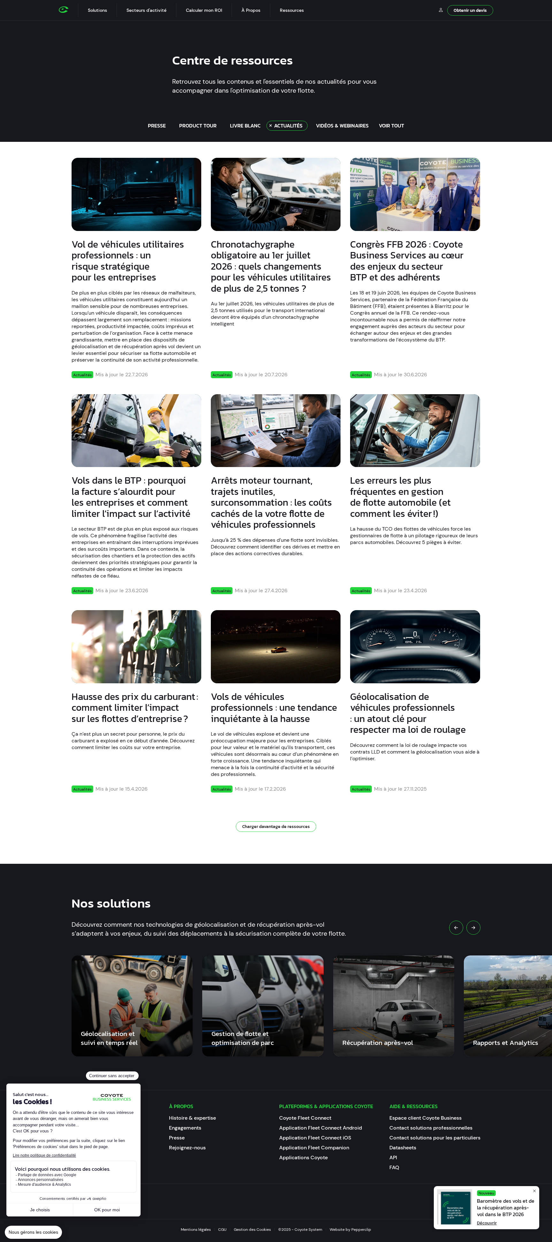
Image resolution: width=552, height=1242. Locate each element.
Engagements (185, 1127)
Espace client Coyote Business (425, 1118)
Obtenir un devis (470, 10)
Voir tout (391, 125)
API (393, 1157)
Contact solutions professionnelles (430, 1127)
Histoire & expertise (192, 1118)
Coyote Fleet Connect (305, 1118)
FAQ (394, 1167)
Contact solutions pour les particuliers (434, 1137)
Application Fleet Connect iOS (315, 1137)
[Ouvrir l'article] (136, 194)
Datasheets (402, 1147)
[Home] (68, 10)
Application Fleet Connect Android (320, 1127)
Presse (177, 1137)
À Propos (250, 10)
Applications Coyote (303, 1157)
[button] (97, 10)
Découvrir (487, 1223)
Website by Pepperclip (350, 1229)
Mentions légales (196, 1229)
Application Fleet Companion (314, 1147)
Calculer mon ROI (204, 10)
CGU (222, 1229)
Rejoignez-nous (187, 1147)
